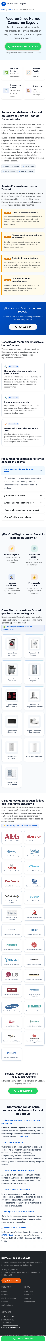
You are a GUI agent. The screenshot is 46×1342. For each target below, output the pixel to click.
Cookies (27, 1298)
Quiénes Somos (7, 1305)
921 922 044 (24, 327)
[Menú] (41, 4)
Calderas (4, 1295)
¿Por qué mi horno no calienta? (18, 517)
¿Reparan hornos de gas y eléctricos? (21, 510)
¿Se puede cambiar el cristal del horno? (18, 470)
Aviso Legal (28, 1291)
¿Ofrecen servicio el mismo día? (19, 503)
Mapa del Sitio (29, 1302)
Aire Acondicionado (8, 1298)
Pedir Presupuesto (10, 1327)
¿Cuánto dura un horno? (15, 495)
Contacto (4, 1302)
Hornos (10, 10)
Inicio (3, 10)
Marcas (4, 1291)
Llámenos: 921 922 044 (24, 46)
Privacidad (28, 1295)
